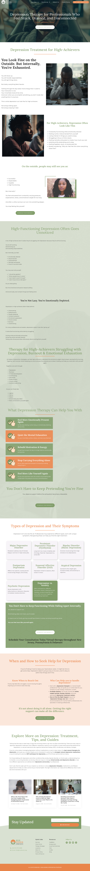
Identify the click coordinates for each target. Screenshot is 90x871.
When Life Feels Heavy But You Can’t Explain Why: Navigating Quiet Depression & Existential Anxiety (20, 799)
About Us (56, 2)
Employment (52, 844)
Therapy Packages (40, 846)
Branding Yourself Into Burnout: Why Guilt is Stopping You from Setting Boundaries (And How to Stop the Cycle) (70, 800)
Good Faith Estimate (54, 846)
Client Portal (66, 2)
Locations (37, 848)
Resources (44, 2)
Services (34, 2)
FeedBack (51, 842)
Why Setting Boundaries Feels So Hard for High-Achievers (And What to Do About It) (44, 799)
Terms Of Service (39, 854)
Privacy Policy (39, 852)
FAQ (50, 848)
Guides (51, 850)
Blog (50, 852)
